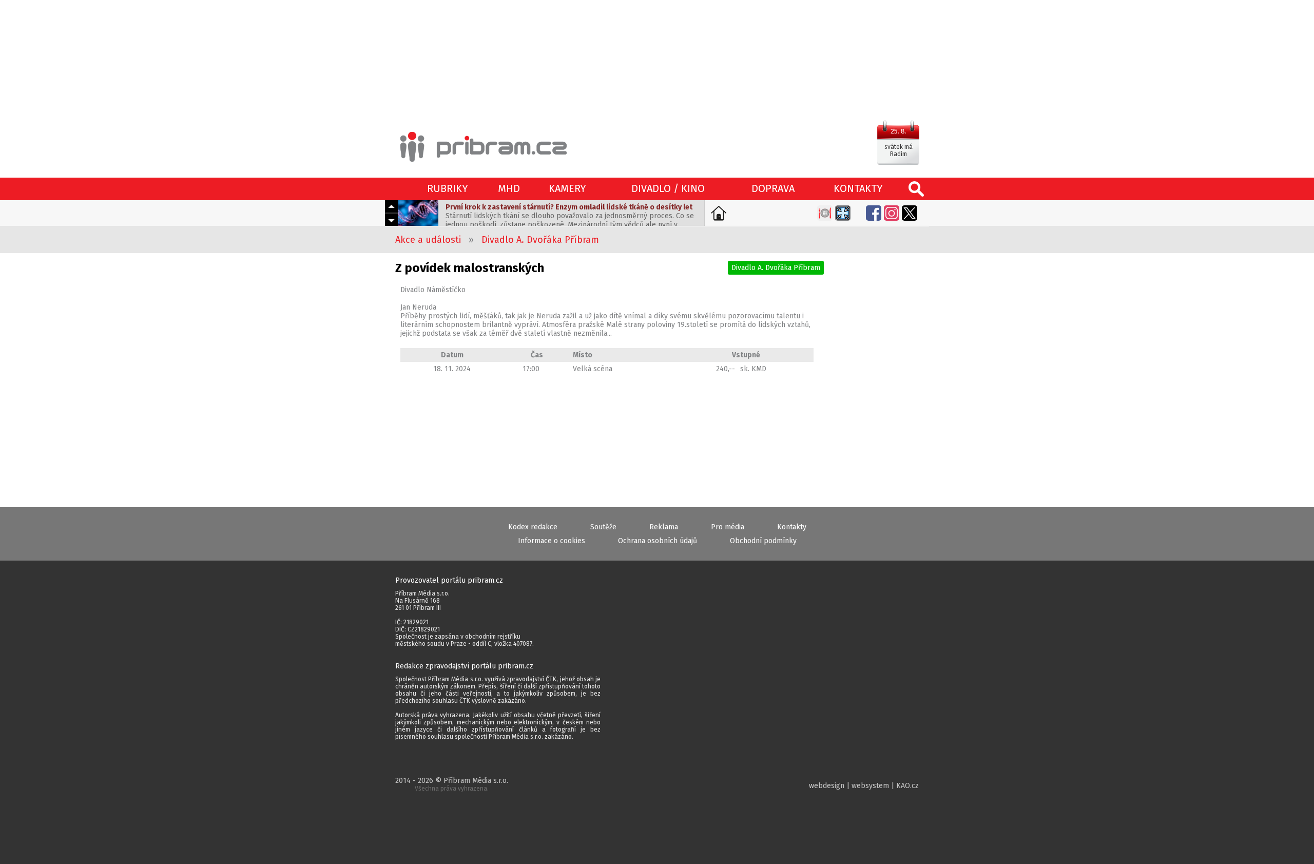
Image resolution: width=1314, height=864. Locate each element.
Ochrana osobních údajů (657, 540)
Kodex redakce (532, 527)
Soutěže (603, 527)
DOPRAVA (773, 188)
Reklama (663, 527)
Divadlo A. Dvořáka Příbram (540, 239)
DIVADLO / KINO (668, 188)
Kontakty (791, 527)
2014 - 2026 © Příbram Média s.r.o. (451, 784)
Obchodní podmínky (763, 540)
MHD (509, 188)
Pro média (727, 527)
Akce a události (428, 239)
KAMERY (567, 188)
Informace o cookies (551, 540)
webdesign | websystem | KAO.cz (864, 785)
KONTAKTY (858, 188)
